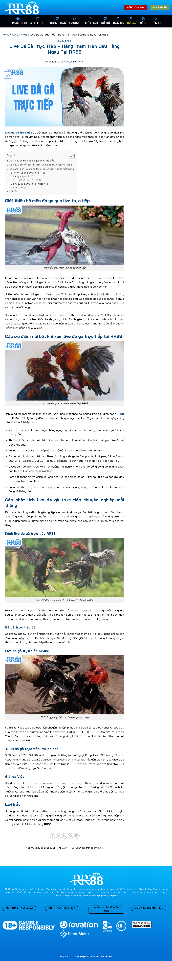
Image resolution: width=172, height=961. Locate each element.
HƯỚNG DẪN (57, 23)
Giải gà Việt (20, 187)
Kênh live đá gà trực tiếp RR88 (30, 172)
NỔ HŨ (105, 23)
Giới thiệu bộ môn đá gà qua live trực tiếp (31, 160)
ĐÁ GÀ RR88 (20, 34)
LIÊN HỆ (156, 23)
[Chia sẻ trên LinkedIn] (77, 836)
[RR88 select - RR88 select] (22, 7)
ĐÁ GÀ (131, 23)
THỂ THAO (90, 23)
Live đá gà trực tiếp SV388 (28, 180)
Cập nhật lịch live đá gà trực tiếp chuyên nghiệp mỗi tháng (41, 168)
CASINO (74, 23)
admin (80, 62)
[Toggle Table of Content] (70, 156)
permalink (97, 847)
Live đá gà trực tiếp (18, 132)
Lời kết (13, 191)
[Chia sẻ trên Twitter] (58, 836)
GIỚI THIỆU (38, 23)
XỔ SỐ (143, 23)
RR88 (120, 413)
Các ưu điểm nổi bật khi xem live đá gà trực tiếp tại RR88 (40, 164)
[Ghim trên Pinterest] (70, 836)
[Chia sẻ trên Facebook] (52, 836)
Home (6, 34)
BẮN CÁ (118, 23)
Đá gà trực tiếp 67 (24, 176)
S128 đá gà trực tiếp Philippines (31, 183)
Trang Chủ (18, 23)
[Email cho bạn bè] (64, 836)
